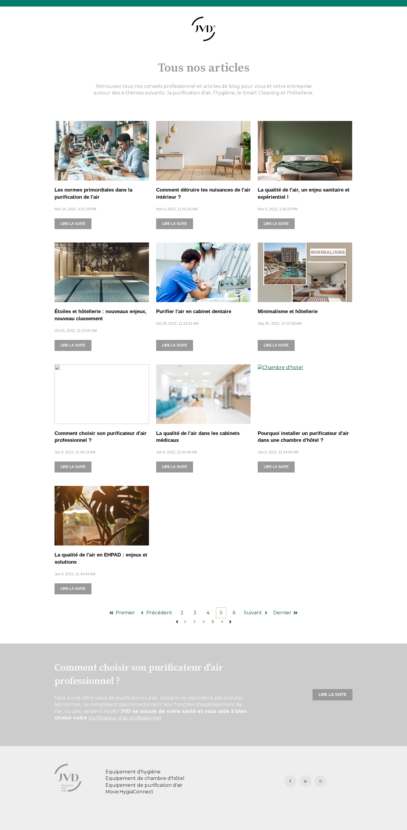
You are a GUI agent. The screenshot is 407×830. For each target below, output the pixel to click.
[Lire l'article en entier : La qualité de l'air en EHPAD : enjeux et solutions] (102, 515)
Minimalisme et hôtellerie (288, 311)
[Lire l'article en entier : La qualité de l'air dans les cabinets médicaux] (203, 394)
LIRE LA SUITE (73, 224)
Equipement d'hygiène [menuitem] (133, 772)
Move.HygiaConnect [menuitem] (129, 792)
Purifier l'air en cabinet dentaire (193, 311)
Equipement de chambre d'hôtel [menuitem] (144, 778)
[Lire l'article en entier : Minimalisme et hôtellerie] (305, 272)
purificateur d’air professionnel (124, 718)
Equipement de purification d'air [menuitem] (144, 785)
